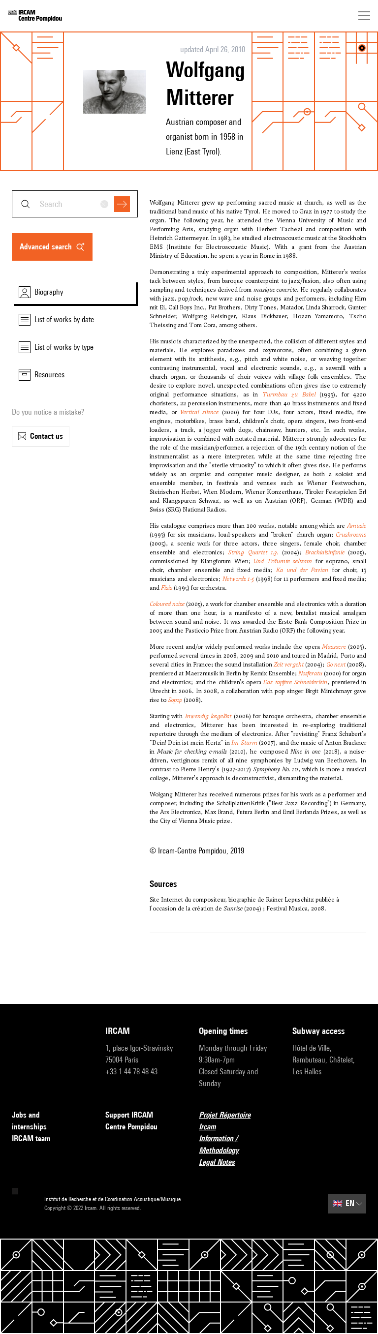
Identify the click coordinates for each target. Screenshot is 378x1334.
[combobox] (75, 203)
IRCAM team (31, 1138)
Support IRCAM (129, 1115)
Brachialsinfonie (325, 552)
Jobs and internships (29, 1120)
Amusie (356, 526)
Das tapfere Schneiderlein (295, 682)
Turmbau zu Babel (288, 394)
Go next (336, 664)
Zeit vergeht (289, 664)
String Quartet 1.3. (253, 552)
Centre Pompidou (131, 1126)
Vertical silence (199, 412)
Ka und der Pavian (302, 570)
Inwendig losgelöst (208, 716)
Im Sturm (244, 743)
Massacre (334, 647)
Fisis (166, 588)
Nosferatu (310, 673)
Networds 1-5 (238, 579)
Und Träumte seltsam (282, 561)
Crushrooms (351, 535)
